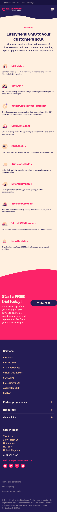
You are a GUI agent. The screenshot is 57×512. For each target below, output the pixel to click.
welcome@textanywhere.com (18, 460)
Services (8, 351)
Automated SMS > (22, 164)
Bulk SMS (8, 357)
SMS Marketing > (21, 126)
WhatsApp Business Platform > (29, 106)
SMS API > (17, 85)
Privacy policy (8, 486)
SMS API (7, 393)
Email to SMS (9, 362)
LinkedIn (11, 466)
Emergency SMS (11, 382)
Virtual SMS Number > (24, 223)
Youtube (23, 466)
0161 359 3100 (10, 455)
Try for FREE (43, 302)
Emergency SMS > (22, 184)
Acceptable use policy (12, 491)
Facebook (17, 466)
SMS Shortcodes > (22, 203)
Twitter (5, 466)
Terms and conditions (11, 482)
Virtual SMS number (13, 372)
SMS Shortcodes (11, 367)
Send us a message (25, 2)
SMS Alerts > (19, 146)
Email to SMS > (20, 241)
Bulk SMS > (18, 66)
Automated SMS (11, 388)
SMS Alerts (8, 377)
